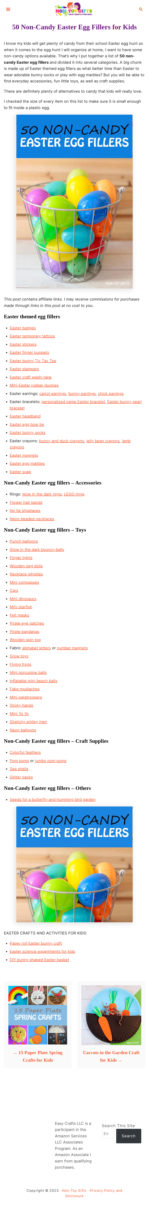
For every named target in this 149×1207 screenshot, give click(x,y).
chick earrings (111, 393)
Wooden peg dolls (26, 566)
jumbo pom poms (50, 760)
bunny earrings (82, 393)
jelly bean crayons (103, 441)
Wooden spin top (25, 639)
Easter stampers (24, 369)
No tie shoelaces (25, 510)
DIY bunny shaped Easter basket (39, 959)
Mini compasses (24, 582)
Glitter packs (21, 777)
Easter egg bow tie (27, 424)
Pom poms (19, 760)
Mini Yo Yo (19, 713)
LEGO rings (74, 494)
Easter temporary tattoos (32, 336)
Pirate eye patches (27, 623)
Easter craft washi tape (31, 377)
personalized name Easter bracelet (73, 401)
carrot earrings (52, 393)
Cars (14, 590)
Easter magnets (24, 455)
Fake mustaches (25, 689)
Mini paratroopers (26, 697)
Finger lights (21, 557)
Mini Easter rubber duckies (34, 385)
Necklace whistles (26, 574)
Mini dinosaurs (23, 598)
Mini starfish (21, 607)
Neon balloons (23, 730)
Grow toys (19, 656)
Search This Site (118, 1125)
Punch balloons (24, 541)
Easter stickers (23, 344)
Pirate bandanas (24, 631)
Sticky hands (21, 705)
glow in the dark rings (42, 494)
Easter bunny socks (27, 432)
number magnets (72, 648)
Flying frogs (20, 664)
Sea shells (19, 769)
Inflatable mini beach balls (33, 680)
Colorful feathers (25, 752)
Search (129, 1136)
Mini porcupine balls (28, 672)
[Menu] (8, 9)
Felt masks (19, 615)
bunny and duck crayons (61, 441)
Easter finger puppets (29, 352)
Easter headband (25, 416)
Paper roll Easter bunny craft (36, 943)
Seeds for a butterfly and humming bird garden (53, 799)
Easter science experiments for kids (42, 951)
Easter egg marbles (27, 463)
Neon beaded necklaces (32, 519)
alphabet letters (36, 648)
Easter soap (20, 471)
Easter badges (23, 328)
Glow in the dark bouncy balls (37, 549)
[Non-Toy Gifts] (74, 9)
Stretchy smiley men (28, 721)
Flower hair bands (26, 502)
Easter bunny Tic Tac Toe (33, 360)
